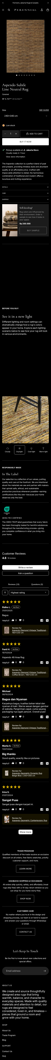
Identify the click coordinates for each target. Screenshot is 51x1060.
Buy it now (25, 141)
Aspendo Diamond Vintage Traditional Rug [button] (29, 630)
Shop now (25, 898)
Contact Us (25, 932)
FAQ (4, 1056)
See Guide (44, 110)
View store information (15, 157)
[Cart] (48, 10)
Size (4, 110)
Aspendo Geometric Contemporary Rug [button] (29, 820)
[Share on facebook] (41, 621)
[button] (6, 630)
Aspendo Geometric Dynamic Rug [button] (27, 773)
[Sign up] (45, 971)
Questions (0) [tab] (37, 584)
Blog (4, 1040)
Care (4, 193)
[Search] (9, 10)
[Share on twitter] (47, 620)
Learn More (25, 869)
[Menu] (3, 10)
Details (5, 187)
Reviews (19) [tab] (13, 584)
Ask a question (25, 573)
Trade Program (9, 1035)
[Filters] (5, 592)
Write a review (25, 567)
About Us (6, 1030)
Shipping (5, 199)
